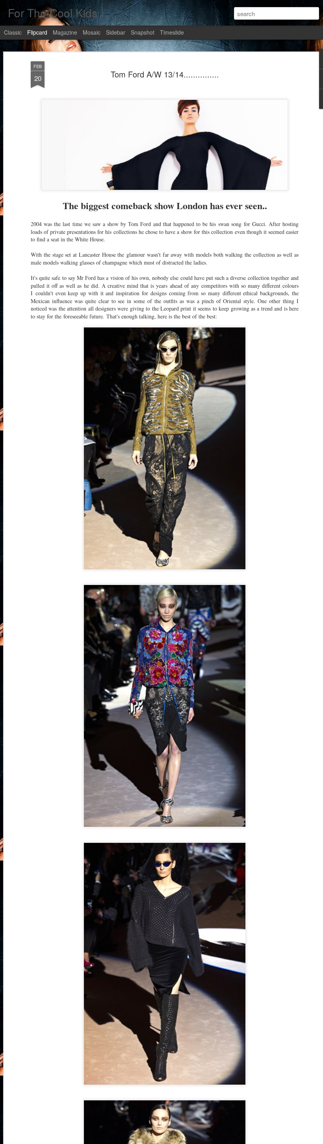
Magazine (65, 32)
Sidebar (115, 32)
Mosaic (91, 32)
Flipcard (37, 32)
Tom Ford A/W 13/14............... (165, 74)
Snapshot (142, 32)
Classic (13, 32)
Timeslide (172, 32)
